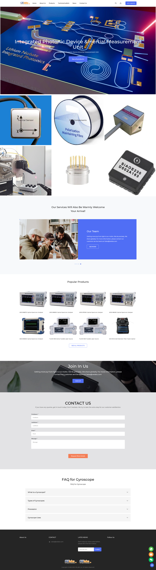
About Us (43, 3)
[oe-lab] (85, 562)
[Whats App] (151, 549)
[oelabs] (151, 554)
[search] (116, 3)
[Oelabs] (71, 562)
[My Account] (120, 3)
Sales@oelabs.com (111, 241)
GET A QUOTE (131, 3)
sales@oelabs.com (57, 542)
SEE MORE (92, 246)
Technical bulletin (63, 3)
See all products (78, 59)
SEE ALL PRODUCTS (78, 345)
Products (52, 3)
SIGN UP (78, 381)
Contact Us (83, 3)
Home (34, 3)
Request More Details (78, 456)
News (74, 3)
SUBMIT (97, 549)
